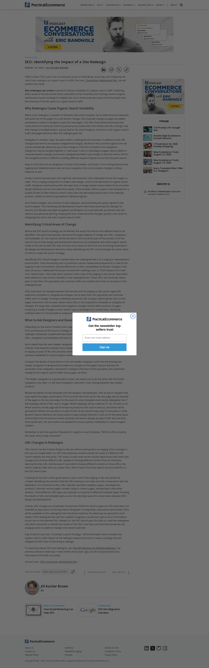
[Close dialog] (132, 316)
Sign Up (104, 347)
